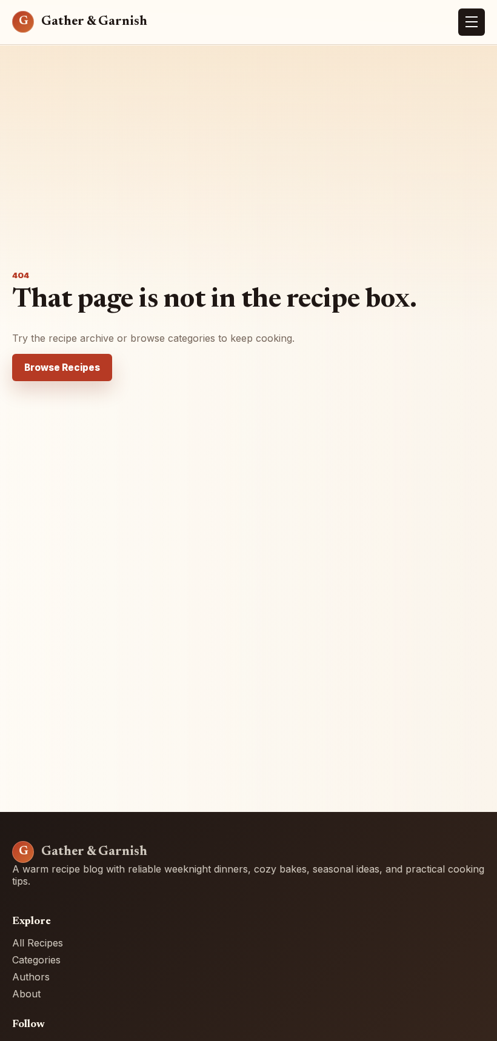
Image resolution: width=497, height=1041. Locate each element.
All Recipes (37, 943)
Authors (31, 977)
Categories (36, 960)
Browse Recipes (62, 367)
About (26, 994)
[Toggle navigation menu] (471, 22)
